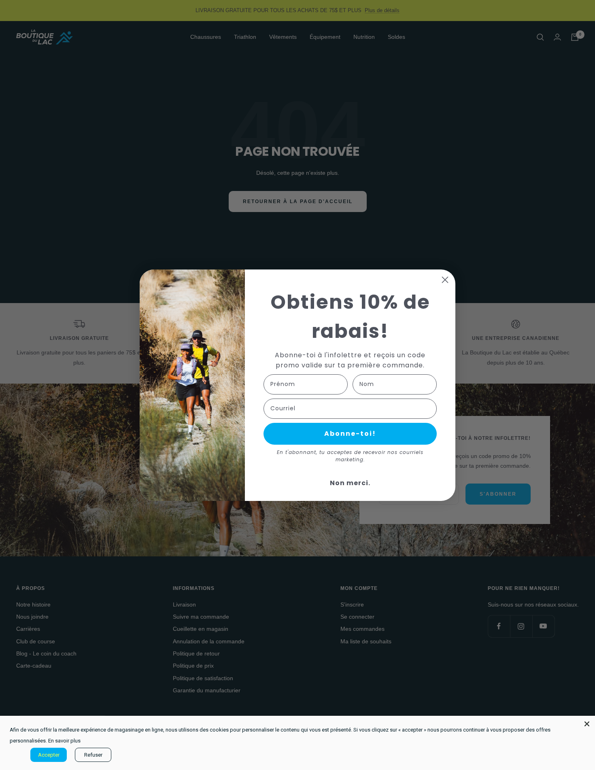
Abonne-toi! (350, 433)
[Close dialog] (445, 280)
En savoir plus (64, 741)
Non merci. (350, 483)
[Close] (587, 724)
